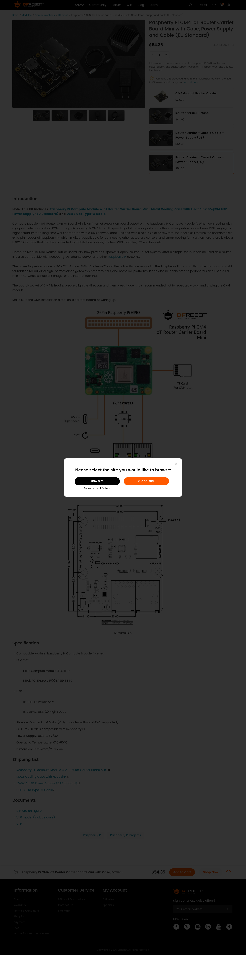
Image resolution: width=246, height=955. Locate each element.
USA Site (97, 481)
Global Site (146, 481)
